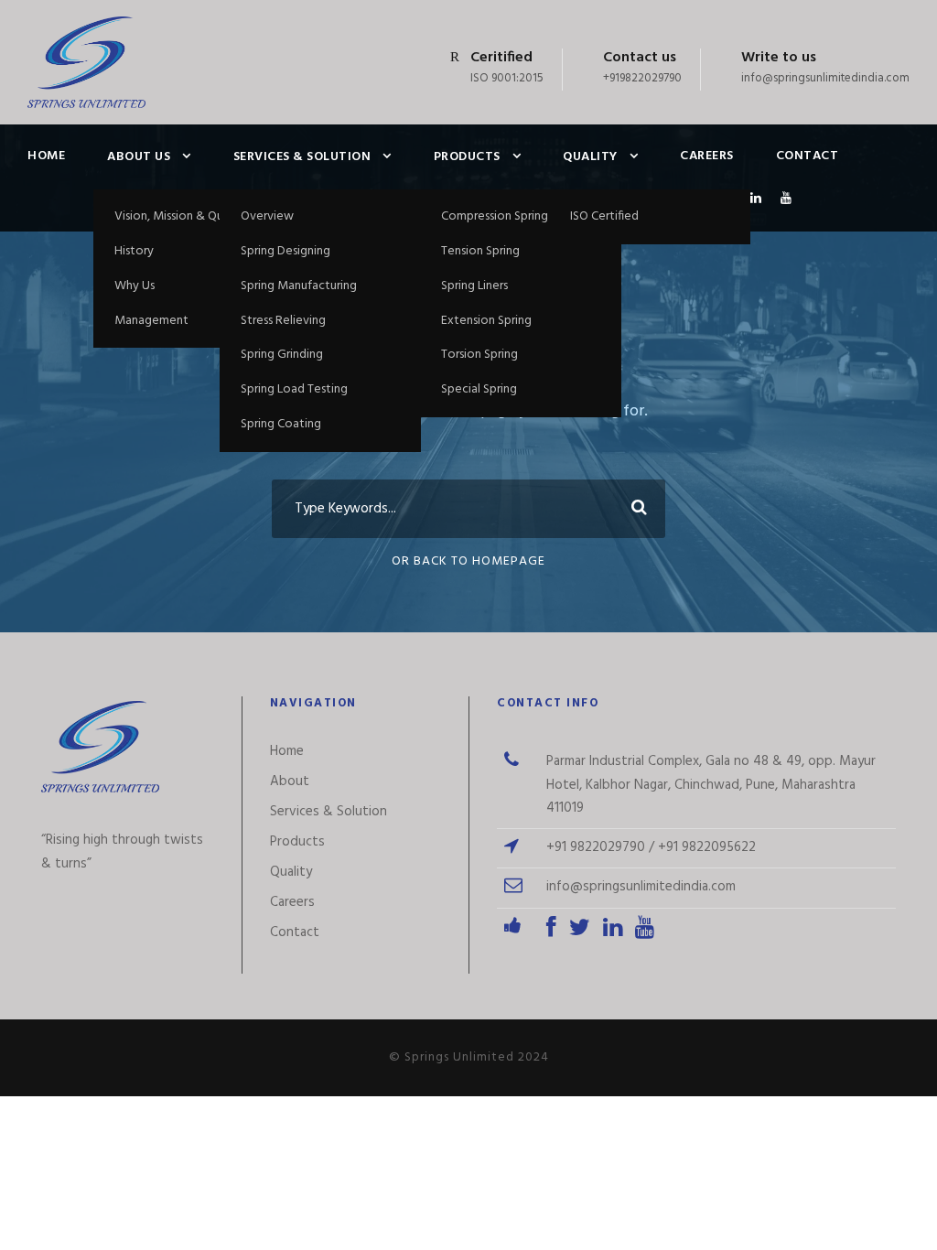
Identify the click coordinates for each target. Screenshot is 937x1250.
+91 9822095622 (707, 847)
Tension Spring (480, 251)
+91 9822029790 (595, 847)
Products (467, 156)
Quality (590, 156)
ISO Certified (604, 216)
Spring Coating (281, 424)
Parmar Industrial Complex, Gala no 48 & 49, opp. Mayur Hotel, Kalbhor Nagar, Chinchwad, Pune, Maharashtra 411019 (711, 784)
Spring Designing (285, 251)
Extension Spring (486, 320)
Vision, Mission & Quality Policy (199, 216)
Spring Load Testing (294, 389)
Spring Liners (474, 285)
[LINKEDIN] (756, 210)
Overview (267, 216)
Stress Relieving (283, 320)
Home (46, 156)
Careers (707, 156)
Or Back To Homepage (468, 561)
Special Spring (479, 389)
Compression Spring (494, 216)
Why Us (134, 285)
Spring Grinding (282, 354)
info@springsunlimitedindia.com (825, 78)
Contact (807, 156)
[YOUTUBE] (786, 210)
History (134, 251)
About (289, 781)
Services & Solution (302, 156)
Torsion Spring (479, 354)
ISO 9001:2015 (507, 78)
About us (138, 156)
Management (151, 320)
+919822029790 (642, 78)
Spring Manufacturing (299, 285)
